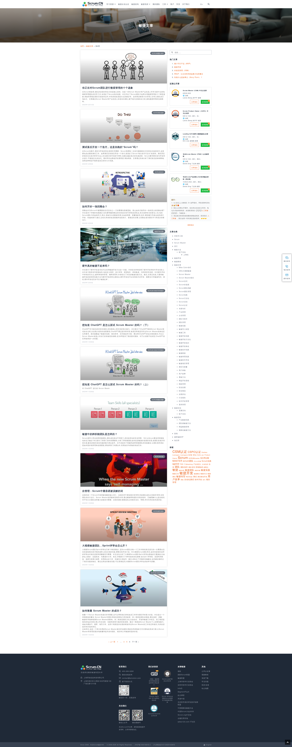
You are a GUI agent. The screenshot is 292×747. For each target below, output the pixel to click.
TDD (181, 464)
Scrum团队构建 (185, 288)
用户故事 (182, 373)
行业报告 (182, 397)
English (209, 745)
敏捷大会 (177, 249)
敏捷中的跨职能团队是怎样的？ (99, 434)
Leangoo (176, 455)
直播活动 (182, 410)
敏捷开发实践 (184, 336)
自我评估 (182, 394)
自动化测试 (189, 479)
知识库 (176, 440)
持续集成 (199, 467)
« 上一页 (111, 642)
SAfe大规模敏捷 (185, 271)
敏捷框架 (182, 353)
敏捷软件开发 (184, 360)
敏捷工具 (182, 332)
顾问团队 (156, 4)
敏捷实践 (182, 325)
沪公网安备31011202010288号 (164, 745)
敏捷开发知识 (184, 343)
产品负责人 (197, 464)
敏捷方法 (204, 474)
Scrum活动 (183, 302)
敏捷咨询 (135, 4)
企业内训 (205, 464)
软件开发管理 (184, 401)
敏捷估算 (181, 470)
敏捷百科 (177, 417)
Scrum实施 (197, 461)
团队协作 (184, 467)
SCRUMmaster (194, 458)
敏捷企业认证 (123, 4)
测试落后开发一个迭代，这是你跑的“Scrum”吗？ (110, 147)
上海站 (186, 254)
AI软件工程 (178, 236)
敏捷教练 (177, 261)
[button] (208, 4)
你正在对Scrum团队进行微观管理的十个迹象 (107, 87)
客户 (172, 4)
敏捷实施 (197, 470)
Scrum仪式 (183, 281)
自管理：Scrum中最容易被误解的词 (102, 491)
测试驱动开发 (202, 476)
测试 (195, 476)
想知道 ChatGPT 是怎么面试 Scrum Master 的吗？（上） (116, 384)
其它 (176, 246)
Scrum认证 (183, 305)
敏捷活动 (177, 408)
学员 (178, 4)
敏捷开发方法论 (185, 339)
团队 (177, 466)
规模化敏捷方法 (185, 430)
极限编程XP (178, 437)
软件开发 (198, 479)
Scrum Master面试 (186, 278)
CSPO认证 (194, 452)
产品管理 (182, 312)
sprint (175, 463)
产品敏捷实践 (184, 420)
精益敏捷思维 (184, 426)
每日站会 (189, 476)
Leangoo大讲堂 (186, 455)
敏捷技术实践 (184, 349)
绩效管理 (182, 384)
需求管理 (182, 404)
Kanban (204, 452)
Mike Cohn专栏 (185, 267)
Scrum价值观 (184, 284)
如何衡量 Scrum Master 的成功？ (102, 610)
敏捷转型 (180, 476)
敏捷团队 (189, 470)
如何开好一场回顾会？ (94, 206)
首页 (82, 46)
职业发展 (182, 387)
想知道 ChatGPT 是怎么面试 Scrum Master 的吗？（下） (116, 325)
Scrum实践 (183, 295)
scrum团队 (188, 460)
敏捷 (175, 470)
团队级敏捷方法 (185, 423)
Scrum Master (180, 243)
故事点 (206, 467)
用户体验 (182, 370)
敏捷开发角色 (184, 346)
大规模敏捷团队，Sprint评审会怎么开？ (105, 545)
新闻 (176, 433)
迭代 (204, 480)
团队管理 (182, 322)
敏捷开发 (177, 258)
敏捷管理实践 (184, 356)
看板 (182, 480)
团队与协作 (183, 319)
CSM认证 (179, 451)
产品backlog (188, 464)
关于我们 (186, 4)
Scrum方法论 (184, 298)
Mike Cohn (197, 455)
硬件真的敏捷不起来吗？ (96, 265)
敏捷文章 (89, 46)
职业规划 (182, 391)
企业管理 (182, 315)
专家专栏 (182, 308)
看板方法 (182, 377)
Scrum (177, 239)
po (203, 455)
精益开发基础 (184, 380)
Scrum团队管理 (185, 291)
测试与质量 (183, 367)
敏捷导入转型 (184, 329)
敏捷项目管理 (184, 363)
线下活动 (182, 252)
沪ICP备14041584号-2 (143, 745)
